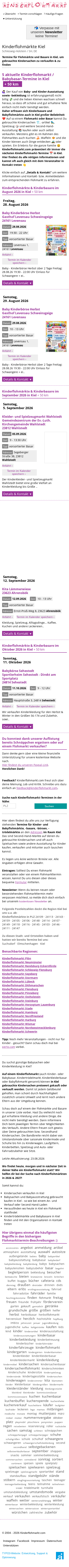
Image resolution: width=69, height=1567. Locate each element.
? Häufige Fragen (53, 13)
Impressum (38, 1540)
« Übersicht (9, 13)
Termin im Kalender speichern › (19, 261)
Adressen (36, 832)
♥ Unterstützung (12, 18)
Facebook (23, 1540)
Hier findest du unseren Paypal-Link (25, 765)
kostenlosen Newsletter (33, 901)
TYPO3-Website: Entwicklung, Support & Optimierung (25, 1555)
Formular (21, 882)
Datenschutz (54, 1540)
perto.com (8, 1047)
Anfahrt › (7, 254)
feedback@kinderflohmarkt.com (36, 788)
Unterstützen (11, 1545)
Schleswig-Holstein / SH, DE (19, 51)
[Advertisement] (34, 534)
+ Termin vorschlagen (30, 13)
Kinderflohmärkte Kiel (23, 46)
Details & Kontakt (15, 283)
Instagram (9, 1540)
